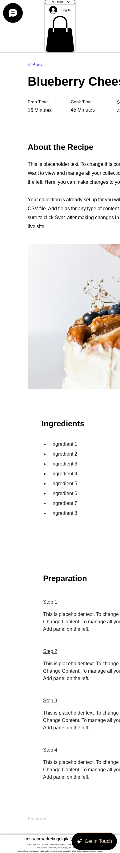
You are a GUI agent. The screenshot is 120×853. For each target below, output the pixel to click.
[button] (60, 34)
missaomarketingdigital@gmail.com (60, 838)
